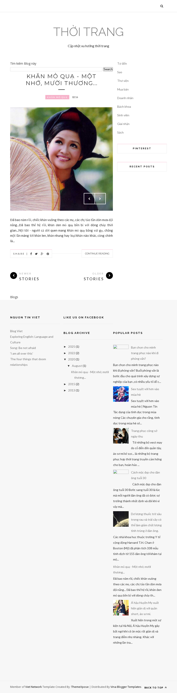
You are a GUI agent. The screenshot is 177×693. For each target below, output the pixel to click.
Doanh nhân (125, 98)
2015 (71, 384)
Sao (119, 72)
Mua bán (123, 89)
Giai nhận (123, 124)
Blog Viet (16, 331)
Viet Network (33, 687)
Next (100, 198)
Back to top (154, 687)
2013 (71, 390)
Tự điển (122, 63)
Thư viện (123, 81)
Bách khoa (124, 106)
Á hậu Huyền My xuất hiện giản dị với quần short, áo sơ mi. (145, 608)
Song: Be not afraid (23, 348)
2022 (71, 353)
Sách (120, 132)
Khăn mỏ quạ (57, 97)
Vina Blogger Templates (126, 687)
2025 (71, 346)
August (77, 366)
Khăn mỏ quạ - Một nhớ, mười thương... (62, 80)
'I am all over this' (21, 353)
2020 (71, 359)
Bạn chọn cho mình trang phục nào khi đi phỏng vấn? (144, 353)
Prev (89, 198)
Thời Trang (88, 32)
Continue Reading (97, 253)
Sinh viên (123, 115)
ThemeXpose (80, 687)
